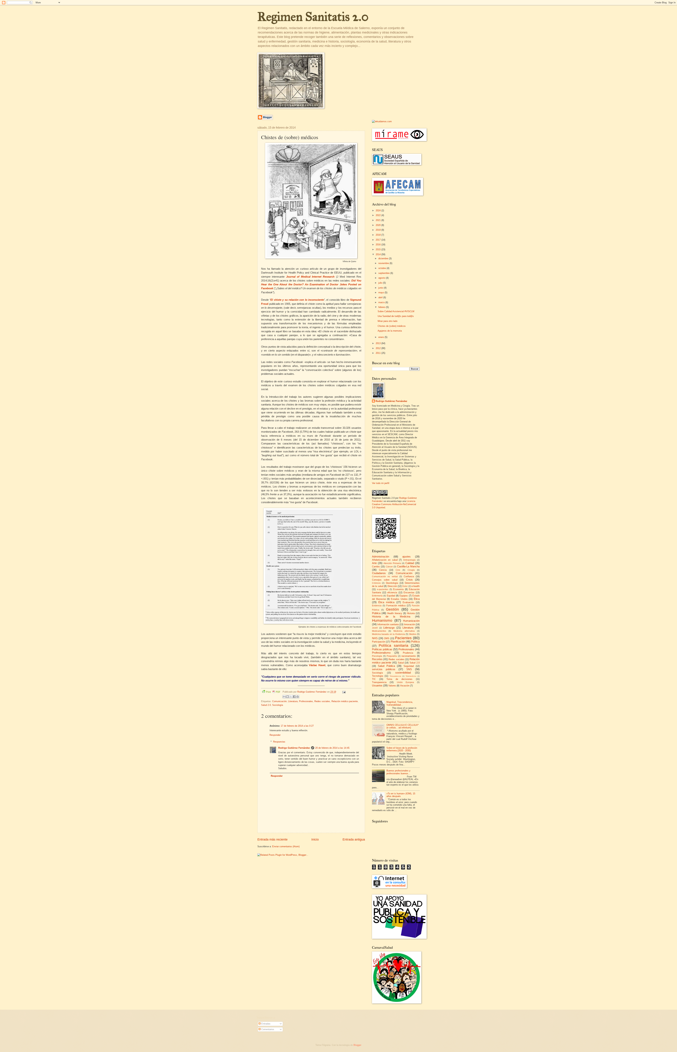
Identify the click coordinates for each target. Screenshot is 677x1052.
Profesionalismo (381, 652)
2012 (378, 348)
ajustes (406, 556)
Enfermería (377, 596)
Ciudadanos (379, 573)
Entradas (265, 1023)
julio (380, 282)
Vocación (404, 685)
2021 (378, 220)
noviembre (384, 263)
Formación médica (396, 605)
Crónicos (376, 583)
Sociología (277, 705)
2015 (378, 249)
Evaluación (408, 602)
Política (415, 641)
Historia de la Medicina (391, 616)
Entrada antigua (354, 839)
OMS (386, 638)
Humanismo (382, 620)
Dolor (405, 586)
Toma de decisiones (399, 679)
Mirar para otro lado (387, 321)
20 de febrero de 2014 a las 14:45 (332, 748)
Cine (398, 570)
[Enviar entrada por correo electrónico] (343, 691)
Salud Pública (386, 665)
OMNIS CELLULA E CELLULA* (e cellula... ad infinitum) (402, 726)
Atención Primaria (392, 563)
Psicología (377, 656)
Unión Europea (405, 682)
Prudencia (408, 652)
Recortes (377, 659)
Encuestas (409, 592)
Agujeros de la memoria (390, 330)
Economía (398, 589)
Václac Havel (317, 665)
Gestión (392, 609)
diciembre (383, 258)
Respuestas (279, 741)
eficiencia (392, 592)
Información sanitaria (388, 624)
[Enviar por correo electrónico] (284, 696)
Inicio (315, 839)
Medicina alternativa (404, 631)
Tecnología (377, 676)
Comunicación (279, 701)
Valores (392, 685)
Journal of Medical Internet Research (310, 276)
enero (381, 337)
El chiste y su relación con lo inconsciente (297, 299)
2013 (378, 343)
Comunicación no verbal (385, 576)
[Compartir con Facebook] (294, 696)
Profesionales (306, 701)
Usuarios (377, 685)
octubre (382, 268)
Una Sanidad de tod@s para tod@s (396, 316)
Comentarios (267, 1029)
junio (381, 287)
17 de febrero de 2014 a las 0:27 (297, 725)
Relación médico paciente (344, 701)
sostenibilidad (403, 672)
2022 (378, 215)
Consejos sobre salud (384, 579)
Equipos (404, 595)
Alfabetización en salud (385, 560)
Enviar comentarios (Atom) (286, 846)
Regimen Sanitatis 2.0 (312, 16)
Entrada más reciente (272, 839)
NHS (375, 638)
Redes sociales (322, 701)
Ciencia (383, 570)
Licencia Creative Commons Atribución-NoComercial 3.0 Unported (394, 504)
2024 (378, 210)
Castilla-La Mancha (408, 566)
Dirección (392, 586)
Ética (417, 598)
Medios (412, 634)
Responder (275, 735)
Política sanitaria (393, 645)
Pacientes (403, 638)
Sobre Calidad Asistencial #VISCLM (396, 311)
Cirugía (411, 570)
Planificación (398, 641)
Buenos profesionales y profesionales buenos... (398, 772)
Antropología (409, 560)
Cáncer (389, 567)
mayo (381, 292)
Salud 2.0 (266, 705)
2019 (378, 230)
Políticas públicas (382, 649)
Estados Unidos (399, 599)
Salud (401, 662)
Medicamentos (379, 631)
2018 (378, 235)
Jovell (375, 628)
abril (380, 297)
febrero (382, 307)
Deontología (392, 583)
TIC (374, 679)
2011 (378, 353)
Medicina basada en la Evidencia (388, 634)
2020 (378, 225)
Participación (378, 641)
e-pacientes (382, 589)
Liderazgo (389, 627)
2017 (378, 239)
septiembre (384, 273)
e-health (415, 586)
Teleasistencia (395, 676)
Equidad (391, 595)
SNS (409, 669)
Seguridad (409, 666)
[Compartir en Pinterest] (297, 696)
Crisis (409, 579)
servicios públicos (383, 669)
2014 (378, 254)
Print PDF (273, 692)
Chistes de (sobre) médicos (392, 326)
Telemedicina (411, 676)
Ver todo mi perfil (380, 483)
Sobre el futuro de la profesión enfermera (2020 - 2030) (401, 749)
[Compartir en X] (291, 696)
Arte (374, 563)
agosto (382, 278)
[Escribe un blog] (287, 696)
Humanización (411, 620)
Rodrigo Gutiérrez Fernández (294, 748)
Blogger (357, 1045)
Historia (411, 613)
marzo (381, 302)
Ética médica (386, 602)
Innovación (409, 624)
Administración (380, 556)
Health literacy (394, 613)
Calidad (409, 563)
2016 (378, 244)
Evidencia (377, 606)
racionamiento (408, 656)
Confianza (409, 576)
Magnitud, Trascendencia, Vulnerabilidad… (399, 703)
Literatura (293, 701)
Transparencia (379, 682)
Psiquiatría (392, 656)
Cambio (376, 566)
